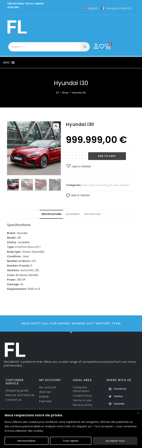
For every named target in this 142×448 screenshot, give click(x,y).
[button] (6, 62)
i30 (19, 238)
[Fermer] (138, 413)
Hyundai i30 (79, 92)
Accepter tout (115, 441)
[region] (71, 429)
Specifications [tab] (51, 214)
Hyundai (22, 233)
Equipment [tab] (73, 214)
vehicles (124, 185)
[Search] (85, 46)
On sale (113, 185)
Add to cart (107, 156)
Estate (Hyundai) (33, 252)
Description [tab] (92, 214)
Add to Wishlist (80, 195)
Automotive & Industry (95, 185)
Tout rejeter (71, 441)
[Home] (57, 92)
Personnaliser (26, 441)
